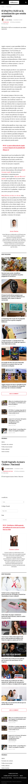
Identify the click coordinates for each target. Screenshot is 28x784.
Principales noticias (8, 471)
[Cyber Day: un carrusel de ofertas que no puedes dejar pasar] (14, 694)
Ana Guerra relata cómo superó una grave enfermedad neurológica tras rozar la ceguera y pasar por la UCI (12, 638)
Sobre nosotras (5, 451)
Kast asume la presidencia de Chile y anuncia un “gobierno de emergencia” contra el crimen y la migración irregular (14, 682)
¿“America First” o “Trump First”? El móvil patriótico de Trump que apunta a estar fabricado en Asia (13, 342)
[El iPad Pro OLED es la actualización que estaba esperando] (14, 35)
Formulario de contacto (7, 444)
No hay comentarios (16, 22)
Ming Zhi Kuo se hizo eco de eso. (11, 195)
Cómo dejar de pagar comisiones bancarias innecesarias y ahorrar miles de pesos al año (13, 616)
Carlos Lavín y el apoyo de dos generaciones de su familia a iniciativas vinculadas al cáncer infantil (13, 594)
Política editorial (5, 449)
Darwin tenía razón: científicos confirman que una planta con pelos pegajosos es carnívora (12, 274)
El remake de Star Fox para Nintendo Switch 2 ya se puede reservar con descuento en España (12, 364)
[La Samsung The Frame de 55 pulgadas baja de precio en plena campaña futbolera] (14, 310)
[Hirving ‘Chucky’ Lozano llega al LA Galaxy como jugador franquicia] (4, 430)
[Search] (26, 2)
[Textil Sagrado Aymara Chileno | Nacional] (14, 484)
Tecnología (6, 22)
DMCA (3, 442)
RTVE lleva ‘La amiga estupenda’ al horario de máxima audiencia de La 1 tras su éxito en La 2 (17, 411)
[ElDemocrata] (14, 2)
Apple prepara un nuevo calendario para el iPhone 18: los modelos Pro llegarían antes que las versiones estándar (13, 386)
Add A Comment (14, 393)
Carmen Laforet (9, 468)
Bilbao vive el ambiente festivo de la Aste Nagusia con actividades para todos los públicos (17, 403)
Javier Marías (9, 19)
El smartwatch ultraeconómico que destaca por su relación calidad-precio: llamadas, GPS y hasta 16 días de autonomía (13, 297)
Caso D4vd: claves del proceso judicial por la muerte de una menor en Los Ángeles (12, 660)
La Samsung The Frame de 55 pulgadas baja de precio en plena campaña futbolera (13, 320)
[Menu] (2, 2)
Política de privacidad (7, 446)
